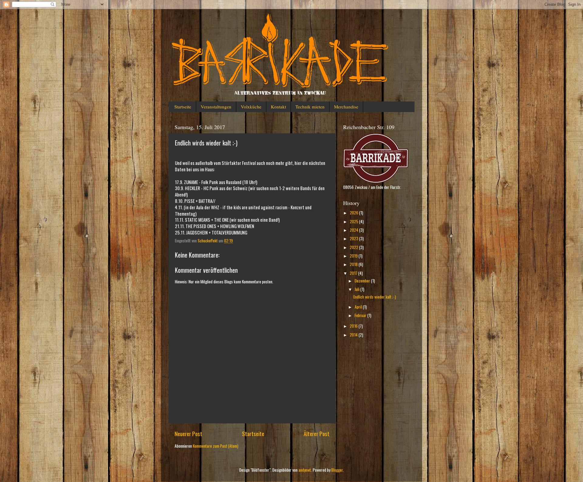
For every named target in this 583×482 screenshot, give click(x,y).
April (359, 307)
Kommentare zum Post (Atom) (215, 446)
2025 (354, 221)
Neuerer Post (188, 433)
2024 (354, 230)
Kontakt (278, 107)
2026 (354, 213)
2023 (354, 238)
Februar (361, 315)
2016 (354, 326)
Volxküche (251, 107)
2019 (354, 256)
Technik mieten (310, 107)
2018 (354, 264)
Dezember (363, 281)
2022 (354, 247)
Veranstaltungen (216, 107)
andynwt (304, 470)
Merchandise (346, 107)
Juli (357, 289)
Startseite (182, 107)
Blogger (337, 470)
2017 (354, 273)
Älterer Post (316, 433)
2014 (354, 335)
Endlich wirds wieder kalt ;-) (374, 297)
